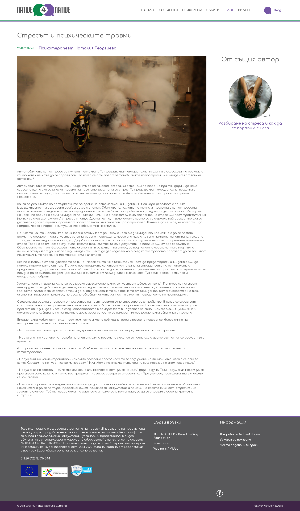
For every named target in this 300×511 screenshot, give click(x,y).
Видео (244, 10)
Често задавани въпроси (239, 445)
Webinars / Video (165, 448)
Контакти (161, 443)
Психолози (192, 10)
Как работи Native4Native (240, 434)
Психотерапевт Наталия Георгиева (77, 48)
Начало (147, 10)
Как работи (168, 10)
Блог (230, 10)
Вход (277, 10)
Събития (213, 10)
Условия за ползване (235, 439)
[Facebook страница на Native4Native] (219, 493)
